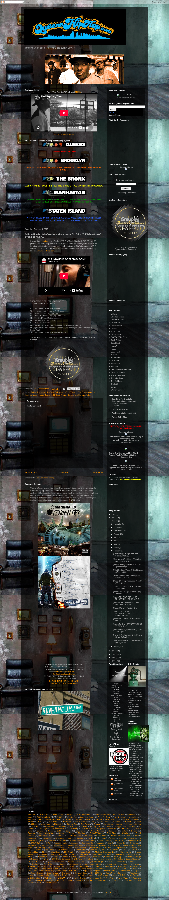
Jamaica (100, 843)
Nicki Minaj (120, 854)
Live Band (49, 850)
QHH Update (118, 859)
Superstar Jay (52, 873)
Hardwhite (80, 838)
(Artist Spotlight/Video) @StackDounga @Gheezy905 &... (128, 571)
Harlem (91, 838)
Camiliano (117, 822)
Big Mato (69, 819)
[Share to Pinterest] (78, 388)
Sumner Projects (37, 873)
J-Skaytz (116, 699)
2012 (114, 521)
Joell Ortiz (45, 845)
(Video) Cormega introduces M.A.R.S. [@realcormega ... (127, 566)
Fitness (61, 833)
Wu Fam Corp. (116, 390)
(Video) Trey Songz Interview (126, 248)
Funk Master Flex (44, 836)
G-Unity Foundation (74, 836)
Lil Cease (132, 848)
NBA (52, 854)
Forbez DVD (115, 331)
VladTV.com (123, 878)
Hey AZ (114, 346)
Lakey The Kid (65, 848)
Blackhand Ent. (112, 819)
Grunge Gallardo (116, 723)
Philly (74, 857)
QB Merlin (115, 361)
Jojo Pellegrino (58, 845)
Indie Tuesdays (105, 841)
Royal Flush (122, 866)
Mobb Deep (55, 395)
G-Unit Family (116, 334)
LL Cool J (52, 848)
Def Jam (40, 831)
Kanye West (115, 845)
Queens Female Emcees (77, 862)
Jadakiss (74, 843)
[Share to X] (73, 388)
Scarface (74, 868)
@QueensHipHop (126, 167)
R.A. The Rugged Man (117, 862)
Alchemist (131, 815)
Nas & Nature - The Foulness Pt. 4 (135, 763)
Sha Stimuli (114, 868)
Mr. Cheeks (42, 854)
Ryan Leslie (47, 868)
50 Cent (43, 814)
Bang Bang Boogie (87, 817)
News (109, 854)
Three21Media (96, 873)
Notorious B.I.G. (44, 857)
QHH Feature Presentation (83, 859)
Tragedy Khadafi (43, 875)
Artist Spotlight (43, 817)
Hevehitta (132, 838)
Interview (35, 843)
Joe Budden (32, 845)
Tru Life (64, 875)
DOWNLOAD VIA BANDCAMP (64, 681)
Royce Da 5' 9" (135, 866)
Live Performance (63, 850)
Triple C (56, 875)
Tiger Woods (110, 873)
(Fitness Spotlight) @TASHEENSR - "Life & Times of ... (127, 587)
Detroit (50, 831)
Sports (97, 871)
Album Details (83, 814)
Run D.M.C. (35, 868)
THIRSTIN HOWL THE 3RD (116, 726)
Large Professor (80, 848)
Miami (44, 852)
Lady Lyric (117, 719)
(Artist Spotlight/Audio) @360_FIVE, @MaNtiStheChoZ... (127, 576)
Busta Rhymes (81, 821)
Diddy (59, 831)
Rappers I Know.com (117, 710)
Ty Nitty (123, 875)
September (118, 531)
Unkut (113, 387)
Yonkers (90, 880)
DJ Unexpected (99, 829)
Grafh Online (116, 340)
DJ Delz (107, 827)
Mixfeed (114, 355)
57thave (114, 314)
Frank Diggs (112, 833)
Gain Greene (101, 836)
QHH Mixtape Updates (104, 859)
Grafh (128, 836)
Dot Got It (115, 328)
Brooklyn (53, 821)
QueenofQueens (118, 785)
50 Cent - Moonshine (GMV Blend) (134, 700)
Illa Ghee (62, 841)
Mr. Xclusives (116, 358)
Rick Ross (48, 866)
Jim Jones (134, 843)
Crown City (73, 827)
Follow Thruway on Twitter (64, 134)
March (116, 548)
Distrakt (116, 715)
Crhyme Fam (50, 827)
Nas (73, 854)
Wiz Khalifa (54, 880)
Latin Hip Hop (95, 848)
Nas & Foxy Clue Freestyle (135, 778)
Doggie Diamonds (97, 831)
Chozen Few (116, 707)
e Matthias (118, 794)
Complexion (116, 739)
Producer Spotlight (134, 857)
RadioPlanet (115, 364)
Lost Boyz (93, 850)
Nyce (56, 857)
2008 (114, 661)
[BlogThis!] (71, 388)
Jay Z (110, 843)
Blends (135, 819)
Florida (71, 833)
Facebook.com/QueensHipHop (64, 674)
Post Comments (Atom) (45, 478)
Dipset (68, 831)
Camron (128, 822)
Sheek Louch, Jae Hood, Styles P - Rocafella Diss (136, 768)
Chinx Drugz (45, 824)
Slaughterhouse (47, 871)
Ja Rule (48, 843)
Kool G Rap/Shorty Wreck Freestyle (135, 794)
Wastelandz (41, 880)
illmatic (39, 882)
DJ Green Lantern (57, 829)
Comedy (97, 824)
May (116, 544)
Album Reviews (118, 814)
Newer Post (31, 472)
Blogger (108, 892)
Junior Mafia (90, 845)
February (117, 551)
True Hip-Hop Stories (77, 875)
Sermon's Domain (118, 372)
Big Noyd (79, 819)
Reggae (126, 864)
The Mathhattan (117, 381)
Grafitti (136, 836)
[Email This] (68, 388)
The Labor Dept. (117, 378)
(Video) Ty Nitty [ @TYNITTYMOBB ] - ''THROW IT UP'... (128, 625)
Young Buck (102, 880)
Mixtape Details (44, 395)
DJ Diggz (117, 827)
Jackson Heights (61, 843)
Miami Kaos (55, 852)
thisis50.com (49, 882)
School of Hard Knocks (88, 868)
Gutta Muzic (59, 838)
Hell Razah (122, 838)
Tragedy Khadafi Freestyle (135, 782)
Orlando (65, 857)
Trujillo (116, 684)
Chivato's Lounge (117, 317)
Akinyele (70, 814)
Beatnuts (31, 819)
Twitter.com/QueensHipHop (64, 671)
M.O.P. (104, 850)
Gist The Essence (116, 713)
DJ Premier (72, 829)
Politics (107, 857)
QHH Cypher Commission (61, 859)
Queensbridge (96, 862)
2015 (114, 514)
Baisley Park (72, 817)
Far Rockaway (46, 833)
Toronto (30, 875)
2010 (114, 654)
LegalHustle (120, 848)
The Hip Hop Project (118, 375)
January (117, 647)
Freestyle (125, 833)
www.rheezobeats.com (45, 251)
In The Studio (81, 392)
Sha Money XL (102, 868)
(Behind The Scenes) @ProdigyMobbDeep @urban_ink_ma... (122, 613)
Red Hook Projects (112, 864)
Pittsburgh (96, 857)
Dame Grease (126, 829)
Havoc (103, 838)
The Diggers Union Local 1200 (124, 413)
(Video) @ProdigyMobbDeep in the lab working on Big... (127, 641)
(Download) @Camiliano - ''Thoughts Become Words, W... (127, 560)
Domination (113, 831)
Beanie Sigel (133, 817)
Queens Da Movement (56, 862)
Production (35, 859)
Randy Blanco (49, 864)
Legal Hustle (116, 352)
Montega (116, 717)
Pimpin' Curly (85, 857)
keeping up (46, 241)
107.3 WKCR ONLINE (120, 409)
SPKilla (78, 92)
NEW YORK (62, 854)
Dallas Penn (115, 323)
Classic (57, 824)
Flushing (81, 833)
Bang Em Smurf (104, 817)
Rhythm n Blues (34, 866)
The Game (66, 873)
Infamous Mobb (31, 395)
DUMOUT (113, 829)
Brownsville (67, 822)
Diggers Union (116, 326)
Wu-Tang (79, 880)
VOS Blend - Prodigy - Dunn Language (133, 712)
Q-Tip (46, 859)
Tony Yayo (122, 873)
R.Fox (132, 862)
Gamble (116, 733)
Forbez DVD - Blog (119, 417)
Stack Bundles (110, 871)
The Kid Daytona (116, 737)
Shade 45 (124, 868)
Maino (125, 850)
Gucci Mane (47, 838)
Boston (30, 821)
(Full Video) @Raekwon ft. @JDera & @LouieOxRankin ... (127, 636)
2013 (114, 518)
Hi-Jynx (116, 735)
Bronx (39, 821)
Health (112, 838)
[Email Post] (64, 389)
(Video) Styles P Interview (126, 250)
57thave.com (58, 815)
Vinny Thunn (110, 878)
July (116, 537)
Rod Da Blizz (97, 866)
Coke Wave (85, 824)
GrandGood (115, 343)
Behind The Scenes (38, 392)
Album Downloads (103, 814)
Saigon (64, 868)
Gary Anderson (117, 780)
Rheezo (70, 395)
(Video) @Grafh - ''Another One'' (125, 608)
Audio (59, 817)
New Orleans (97, 854)
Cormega (137, 824)
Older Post (97, 472)
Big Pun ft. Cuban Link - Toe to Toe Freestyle (135, 773)
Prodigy (63, 395)
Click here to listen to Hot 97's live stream (116, 768)
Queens (33, 861)
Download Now (126, 443)
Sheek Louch (32, 871)
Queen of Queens (132, 859)
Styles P (138, 871)
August (117, 534)
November (118, 524)
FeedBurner (131, 193)
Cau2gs (138, 822)
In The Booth (75, 841)
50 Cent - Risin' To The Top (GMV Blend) (135, 706)
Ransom (63, 864)
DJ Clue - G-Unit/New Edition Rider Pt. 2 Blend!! (135, 693)
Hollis (42, 841)
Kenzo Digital (129, 845)
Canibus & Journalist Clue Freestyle (135, 754)
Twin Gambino (79, 395)
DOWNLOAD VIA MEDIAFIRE (64, 683)
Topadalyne (134, 873)
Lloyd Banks (80, 850)
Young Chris (114, 880)
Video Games (80, 878)
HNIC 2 (70, 838)
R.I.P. (139, 862)
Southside (73, 870)
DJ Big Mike (95, 827)
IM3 (65, 392)
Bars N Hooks (120, 817)
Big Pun (89, 819)
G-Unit (58, 835)
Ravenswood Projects (93, 864)
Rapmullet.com (75, 864)
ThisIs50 (114, 384)
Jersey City (121, 843)
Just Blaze (102, 845)
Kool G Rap (40, 848)
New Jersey (84, 854)
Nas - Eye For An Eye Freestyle (135, 786)
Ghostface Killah (116, 836)
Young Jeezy (128, 880)
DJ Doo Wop (130, 827)
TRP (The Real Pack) (116, 696)
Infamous (91, 392)
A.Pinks (117, 703)
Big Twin (50, 392)
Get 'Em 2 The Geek (119, 337)
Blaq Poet (125, 819)
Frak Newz (59, 392)
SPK (56, 868)
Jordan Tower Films (75, 845)
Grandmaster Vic (34, 838)
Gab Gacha (88, 836)
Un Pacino (134, 875)
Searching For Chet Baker (121, 369)
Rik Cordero (70, 866)
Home (64, 472)
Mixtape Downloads (104, 852)
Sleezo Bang (61, 871)
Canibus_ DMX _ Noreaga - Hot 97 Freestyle (135, 746)
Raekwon (35, 864)
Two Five (115, 875)
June (116, 541)
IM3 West (71, 392)
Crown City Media (118, 320)
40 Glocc (31, 815)
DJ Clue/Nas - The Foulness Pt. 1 (136, 759)
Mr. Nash (116, 691)
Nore (30, 856)
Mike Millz (116, 701)
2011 (114, 651)
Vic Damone (49, 878)
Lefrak (107, 847)
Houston (52, 841)
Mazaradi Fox (33, 852)
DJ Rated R (85, 829)
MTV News (114, 850)
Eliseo (116, 705)
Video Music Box (96, 878)
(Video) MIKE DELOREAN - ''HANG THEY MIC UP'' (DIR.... (126, 604)
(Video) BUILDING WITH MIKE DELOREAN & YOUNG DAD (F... (127, 598)
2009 (114, 658)
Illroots (113, 349)
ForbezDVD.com (96, 833)
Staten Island (125, 871)
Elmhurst (124, 831)
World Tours (67, 880)
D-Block (84, 827)
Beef (39, 819)
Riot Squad (83, 866)
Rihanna (60, 866)
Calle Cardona (105, 821)
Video (88, 395)
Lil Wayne (37, 850)
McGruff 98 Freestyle (135, 790)
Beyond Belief (116, 729)
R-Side (116, 693)
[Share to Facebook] (76, 388)
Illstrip (116, 721)
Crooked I (61, 827)
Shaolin (135, 868)
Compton (119, 824)
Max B (134, 850)
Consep (129, 824)
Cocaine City (72, 824)
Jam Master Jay (88, 843)
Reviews (135, 864)
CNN (92, 822)
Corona (35, 826)
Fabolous (31, 833)
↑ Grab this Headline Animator (126, 97)
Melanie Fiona (116, 687)
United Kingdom (34, 878)
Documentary (81, 831)
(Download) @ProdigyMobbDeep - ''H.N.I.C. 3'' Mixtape (126, 555)
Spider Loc (88, 871)
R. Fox (116, 689)
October (117, 527)
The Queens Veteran (118, 790)
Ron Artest (115, 366)
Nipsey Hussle (116, 686)
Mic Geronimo (69, 852)
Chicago (34, 824)
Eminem (134, 831)
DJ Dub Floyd (42, 829)
